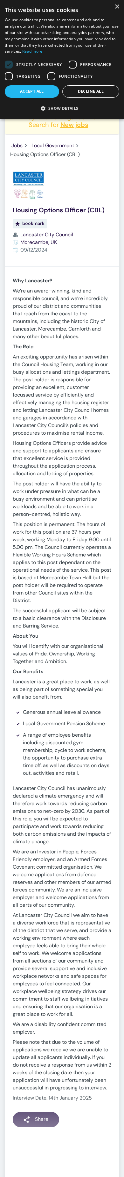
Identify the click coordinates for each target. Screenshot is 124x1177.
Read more (32, 51)
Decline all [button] (91, 91)
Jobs (17, 145)
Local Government (52, 145)
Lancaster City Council (46, 234)
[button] (62, 108)
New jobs (74, 125)
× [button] (116, 6)
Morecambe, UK (38, 242)
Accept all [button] (32, 91)
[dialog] (62, 59)
